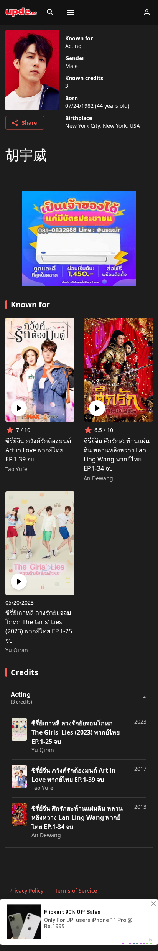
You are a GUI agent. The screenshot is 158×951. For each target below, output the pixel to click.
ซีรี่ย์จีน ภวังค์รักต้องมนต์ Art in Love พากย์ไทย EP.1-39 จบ (38, 450)
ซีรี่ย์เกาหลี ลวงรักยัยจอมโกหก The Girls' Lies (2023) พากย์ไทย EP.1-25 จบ (38, 626)
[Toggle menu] (70, 12)
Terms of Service (76, 890)
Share (29, 122)
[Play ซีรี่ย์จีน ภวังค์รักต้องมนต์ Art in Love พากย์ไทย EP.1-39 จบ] (19, 408)
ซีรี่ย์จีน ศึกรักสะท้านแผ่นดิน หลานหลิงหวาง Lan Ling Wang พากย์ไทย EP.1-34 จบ (117, 455)
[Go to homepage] (21, 12)
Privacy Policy (26, 890)
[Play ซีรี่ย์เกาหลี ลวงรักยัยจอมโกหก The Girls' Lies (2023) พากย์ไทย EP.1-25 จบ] (19, 582)
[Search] (50, 12)
